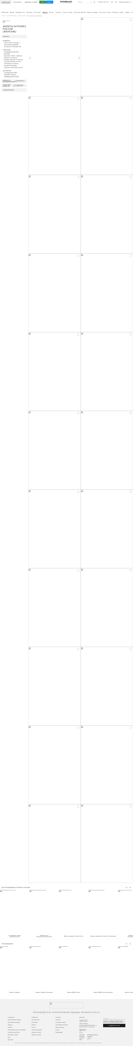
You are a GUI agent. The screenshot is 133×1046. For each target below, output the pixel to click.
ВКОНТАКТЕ (82, 1036)
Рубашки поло (20, 12)
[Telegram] (116, 2)
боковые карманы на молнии (13, 59)
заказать (6, 36)
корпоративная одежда (14, 1020)
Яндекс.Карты (82, 1029)
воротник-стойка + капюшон (13, 55)
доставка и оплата (13, 1035)
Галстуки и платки (105, 12)
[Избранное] (94, 2)
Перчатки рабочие (80, 12)
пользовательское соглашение (17, 1029)
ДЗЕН (80, 1039)
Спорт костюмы (68, 12)
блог (9, 1037)
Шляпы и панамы (36, 1035)
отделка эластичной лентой (13, 67)
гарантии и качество (14, 1032)
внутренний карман (10, 65)
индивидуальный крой (11, 52)
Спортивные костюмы (61, 1025)
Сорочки (58, 12)
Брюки (128, 12)
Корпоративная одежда (12, 15)
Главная (3, 15)
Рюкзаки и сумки (118, 12)
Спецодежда (59, 1032)
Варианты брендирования (9, 81)
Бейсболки (5, 12)
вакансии (10, 1040)
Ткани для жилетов (7, 85)
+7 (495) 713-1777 (103, 2)
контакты (82, 1017)
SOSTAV (89, 1038)
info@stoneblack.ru (125, 2)
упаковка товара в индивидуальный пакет (11, 75)
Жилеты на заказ (21, 15)
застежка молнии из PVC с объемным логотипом (13, 62)
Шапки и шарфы (92, 12)
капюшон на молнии (10, 57)
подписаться (114, 1025)
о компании (11, 1017)
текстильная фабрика (14, 1022)
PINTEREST (90, 1036)
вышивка (7, 54)
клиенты (10, 1025)
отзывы (10, 1027)
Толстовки (37, 12)
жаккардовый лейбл (10, 72)
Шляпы (12, 12)
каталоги (17, 2)
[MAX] (112, 2)
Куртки (51, 12)
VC (88, 1039)
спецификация (8, 90)
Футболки (29, 12)
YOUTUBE (81, 1038)
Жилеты (45, 12)
